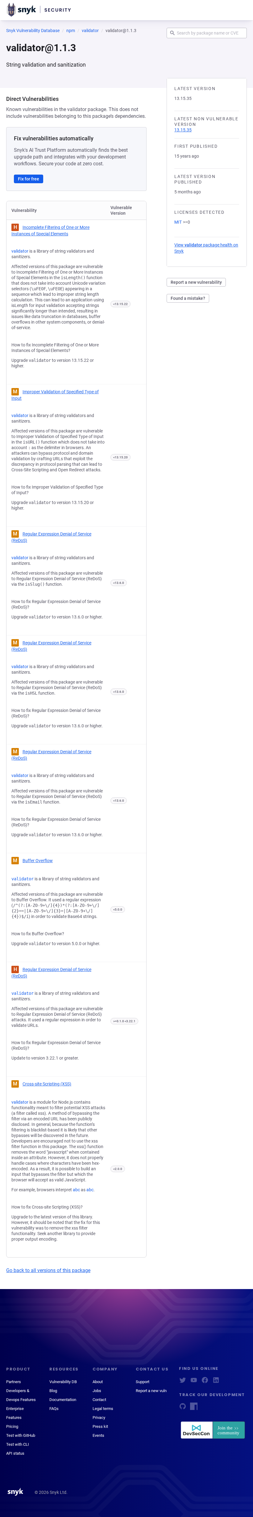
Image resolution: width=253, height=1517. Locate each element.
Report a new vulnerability (196, 282)
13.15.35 (183, 129)
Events (98, 1435)
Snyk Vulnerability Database (33, 30)
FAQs (54, 1408)
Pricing (12, 1426)
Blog (53, 1390)
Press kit (100, 1426)
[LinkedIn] (216, 1382)
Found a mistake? (188, 298)
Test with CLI (17, 1444)
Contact (99, 1399)
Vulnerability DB (63, 1381)
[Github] (182, 1408)
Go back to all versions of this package (48, 1270)
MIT (178, 222)
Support (142, 1381)
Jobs (97, 1390)
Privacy (99, 1417)
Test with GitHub (20, 1435)
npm (70, 30)
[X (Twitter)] (182, 1382)
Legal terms (103, 1408)
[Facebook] (205, 1382)
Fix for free (28, 178)
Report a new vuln (151, 1390)
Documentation (62, 1399)
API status (15, 1453)
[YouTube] (193, 1382)
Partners (13, 1381)
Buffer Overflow (38, 860)
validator (90, 30)
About (98, 1381)
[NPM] (193, 1408)
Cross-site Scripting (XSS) (47, 1083)
